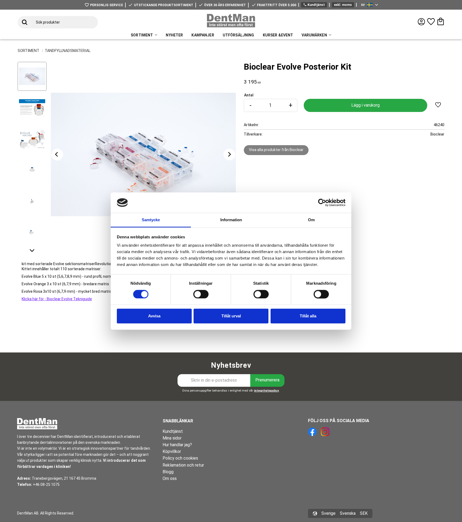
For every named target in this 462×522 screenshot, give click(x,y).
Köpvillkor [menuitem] (172, 451)
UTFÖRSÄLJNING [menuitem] (238, 35)
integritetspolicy (266, 390)
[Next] (229, 154)
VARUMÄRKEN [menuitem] (314, 35)
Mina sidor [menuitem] (172, 438)
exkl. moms (343, 5)
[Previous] (57, 154)
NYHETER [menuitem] (174, 35)
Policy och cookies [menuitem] (180, 458)
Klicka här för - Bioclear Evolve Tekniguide (57, 299)
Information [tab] (231, 220)
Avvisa (154, 316)
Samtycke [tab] (151, 220)
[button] (431, 21)
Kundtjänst (314, 5)
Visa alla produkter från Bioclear (276, 150)
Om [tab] (311, 220)
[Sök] (25, 22)
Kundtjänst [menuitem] (173, 431)
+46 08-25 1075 (46, 484)
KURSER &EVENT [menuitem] (278, 35)
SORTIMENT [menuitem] (142, 35)
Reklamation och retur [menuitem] (183, 465)
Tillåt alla (308, 316)
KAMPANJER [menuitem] (202, 35)
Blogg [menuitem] (168, 471)
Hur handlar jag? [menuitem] (177, 444)
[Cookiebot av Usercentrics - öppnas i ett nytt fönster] (322, 202)
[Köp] (365, 105)
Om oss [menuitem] (170, 478)
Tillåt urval (231, 316)
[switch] (201, 294)
